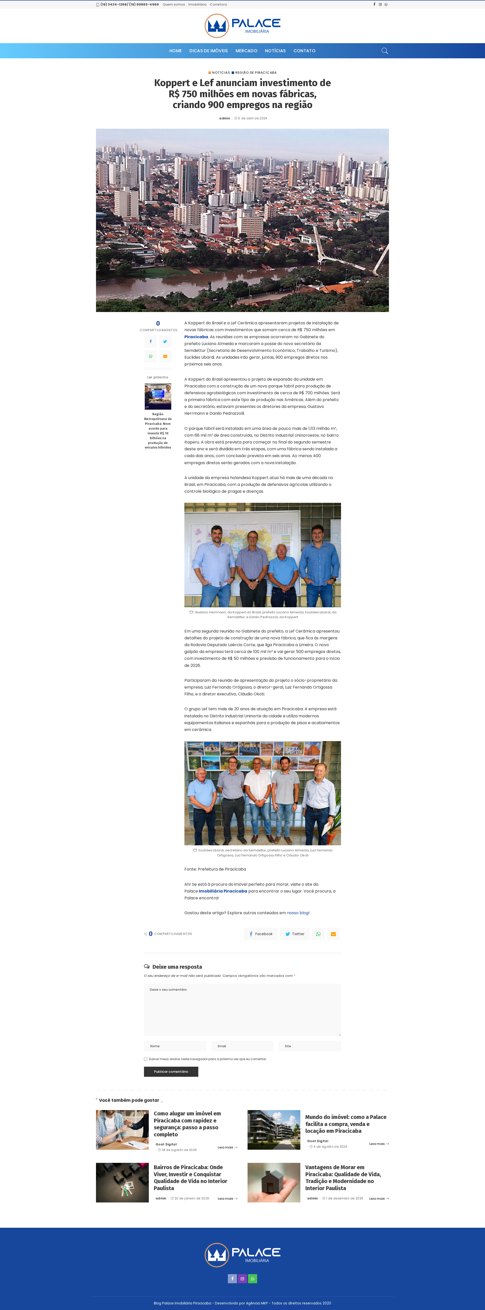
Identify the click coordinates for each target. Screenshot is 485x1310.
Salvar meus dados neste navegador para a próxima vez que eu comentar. (208, 1059)
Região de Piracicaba (256, 72)
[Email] (165, 356)
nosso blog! (298, 913)
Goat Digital (166, 1144)
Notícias (221, 72)
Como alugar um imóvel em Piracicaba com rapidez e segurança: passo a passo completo (187, 1124)
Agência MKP (257, 1303)
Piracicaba (196, 337)
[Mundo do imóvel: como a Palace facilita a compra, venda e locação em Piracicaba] (274, 1130)
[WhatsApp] (150, 356)
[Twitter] (165, 341)
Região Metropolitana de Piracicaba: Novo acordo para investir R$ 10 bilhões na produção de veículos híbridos (158, 431)
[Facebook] (150, 341)
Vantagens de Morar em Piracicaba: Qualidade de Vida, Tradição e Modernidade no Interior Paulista (343, 1178)
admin (224, 118)
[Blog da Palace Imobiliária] (242, 26)
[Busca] (385, 50)
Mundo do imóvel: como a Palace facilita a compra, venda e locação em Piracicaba (345, 1124)
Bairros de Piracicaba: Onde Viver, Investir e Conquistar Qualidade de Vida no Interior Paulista (190, 1178)
